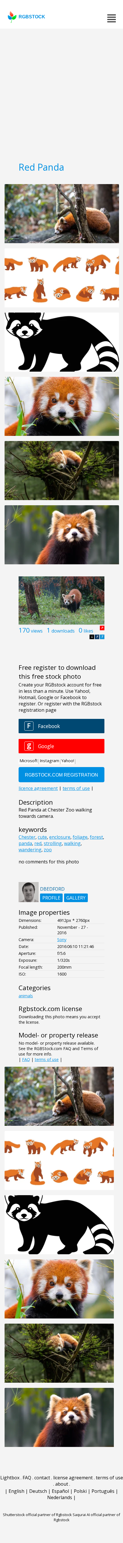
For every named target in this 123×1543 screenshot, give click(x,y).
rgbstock (32, 16)
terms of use (47, 1059)
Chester (27, 837)
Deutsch (38, 1491)
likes (88, 631)
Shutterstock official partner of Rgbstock (37, 1514)
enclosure (59, 837)
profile (51, 898)
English (16, 1491)
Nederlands (59, 1497)
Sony (61, 939)
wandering (30, 849)
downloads (63, 631)
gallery (76, 898)
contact (42, 1477)
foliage (80, 837)
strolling (53, 843)
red (37, 843)
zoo (48, 849)
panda (25, 843)
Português (103, 1491)
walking (72, 843)
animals (26, 995)
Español (60, 1491)
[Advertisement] (61, 93)
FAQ (26, 1059)
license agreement (73, 1477)
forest (96, 837)
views (37, 631)
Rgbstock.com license (50, 1008)
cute (42, 837)
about (61, 1484)
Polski (80, 1491)
